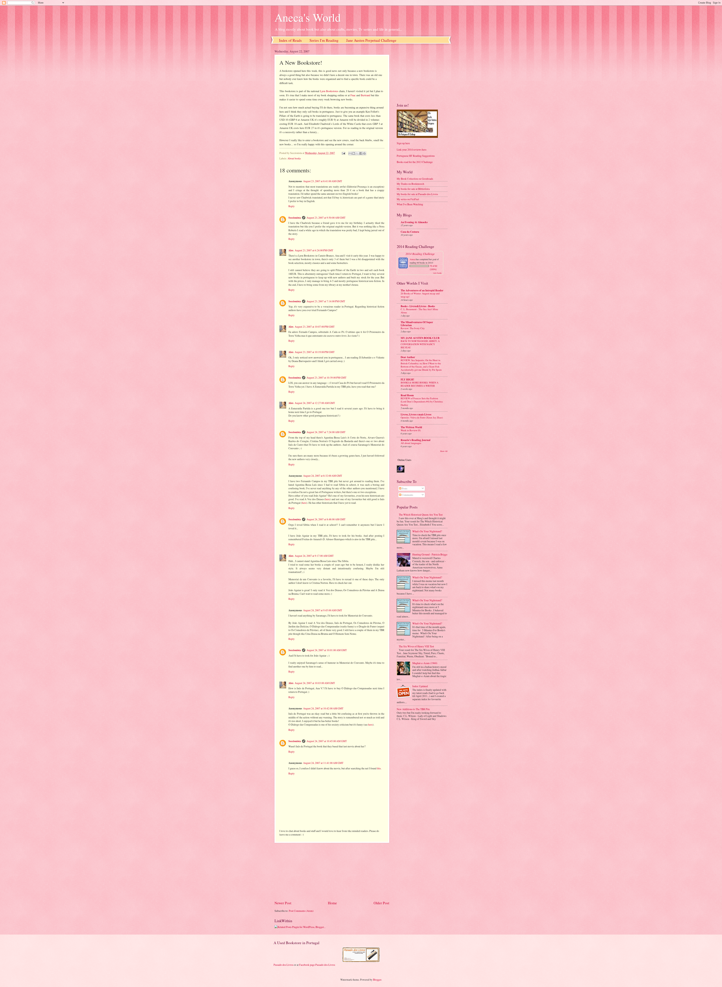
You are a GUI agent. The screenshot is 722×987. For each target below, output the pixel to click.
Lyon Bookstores (329, 91)
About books (294, 158)
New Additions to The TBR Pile (413, 709)
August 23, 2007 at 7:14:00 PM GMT (325, 301)
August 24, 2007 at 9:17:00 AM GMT (314, 556)
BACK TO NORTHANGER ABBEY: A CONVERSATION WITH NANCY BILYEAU (420, 344)
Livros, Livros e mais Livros (416, 414)
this (379, 768)
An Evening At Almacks (414, 222)
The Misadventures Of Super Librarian (417, 323)
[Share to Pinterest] (364, 153)
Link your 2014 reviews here (411, 149)
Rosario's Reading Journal (415, 440)
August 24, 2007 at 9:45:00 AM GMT (322, 610)
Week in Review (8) (411, 430)
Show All (443, 451)
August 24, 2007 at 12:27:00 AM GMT (315, 403)
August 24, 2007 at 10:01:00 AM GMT (326, 650)
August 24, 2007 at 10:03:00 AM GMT (315, 683)
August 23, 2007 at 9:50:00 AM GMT (325, 217)
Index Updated (420, 686)
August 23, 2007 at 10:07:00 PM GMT (314, 326)
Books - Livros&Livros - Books (418, 306)
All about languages (411, 443)
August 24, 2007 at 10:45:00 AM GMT (326, 741)
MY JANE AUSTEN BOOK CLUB (420, 338)
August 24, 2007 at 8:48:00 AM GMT (325, 519)
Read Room (407, 395)
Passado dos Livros (283, 965)
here (327, 499)
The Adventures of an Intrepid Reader (422, 290)
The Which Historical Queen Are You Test (421, 514)
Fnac (353, 95)
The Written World (411, 427)
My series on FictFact (408, 199)
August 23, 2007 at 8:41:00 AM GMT (322, 181)
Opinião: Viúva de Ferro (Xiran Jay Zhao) (422, 417)
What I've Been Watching (410, 204)
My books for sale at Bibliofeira (413, 189)
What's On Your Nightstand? (427, 531)
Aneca (412, 259)
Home (332, 903)
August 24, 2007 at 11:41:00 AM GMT (323, 763)
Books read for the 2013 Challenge (415, 162)
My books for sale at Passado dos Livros (417, 194)
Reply (291, 206)
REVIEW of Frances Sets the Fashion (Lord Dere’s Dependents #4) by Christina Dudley (422, 401)
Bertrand (365, 95)
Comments (407, 495)
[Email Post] (343, 153)
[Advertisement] (332, 871)
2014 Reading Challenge (420, 254)
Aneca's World (308, 17)
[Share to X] (357, 153)
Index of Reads (290, 40)
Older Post (381, 903)
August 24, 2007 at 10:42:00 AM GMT (323, 708)
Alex (291, 250)
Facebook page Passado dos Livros (317, 965)
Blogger (377, 979)
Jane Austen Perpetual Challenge (371, 40)
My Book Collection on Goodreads (415, 178)
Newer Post (283, 903)
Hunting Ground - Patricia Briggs (429, 554)
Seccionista (294, 218)
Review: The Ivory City (413, 328)
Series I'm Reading (323, 40)
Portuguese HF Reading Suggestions (416, 156)
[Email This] (350, 153)
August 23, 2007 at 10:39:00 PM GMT (326, 377)
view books (437, 273)
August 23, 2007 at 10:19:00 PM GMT (314, 352)
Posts (404, 488)
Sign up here (403, 143)
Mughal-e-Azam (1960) (424, 663)
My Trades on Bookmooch (410, 184)
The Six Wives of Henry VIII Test (416, 646)
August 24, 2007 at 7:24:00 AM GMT (325, 432)
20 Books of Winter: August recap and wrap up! (420, 295)
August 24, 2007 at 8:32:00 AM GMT (322, 475)
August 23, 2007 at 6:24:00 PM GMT (314, 250)
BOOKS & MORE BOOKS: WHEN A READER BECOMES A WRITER (419, 384)
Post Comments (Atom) (301, 911)
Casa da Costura (410, 232)
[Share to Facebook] (361, 153)
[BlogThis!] (354, 153)
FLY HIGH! (407, 379)
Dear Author (408, 357)
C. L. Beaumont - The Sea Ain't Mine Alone (419, 311)
